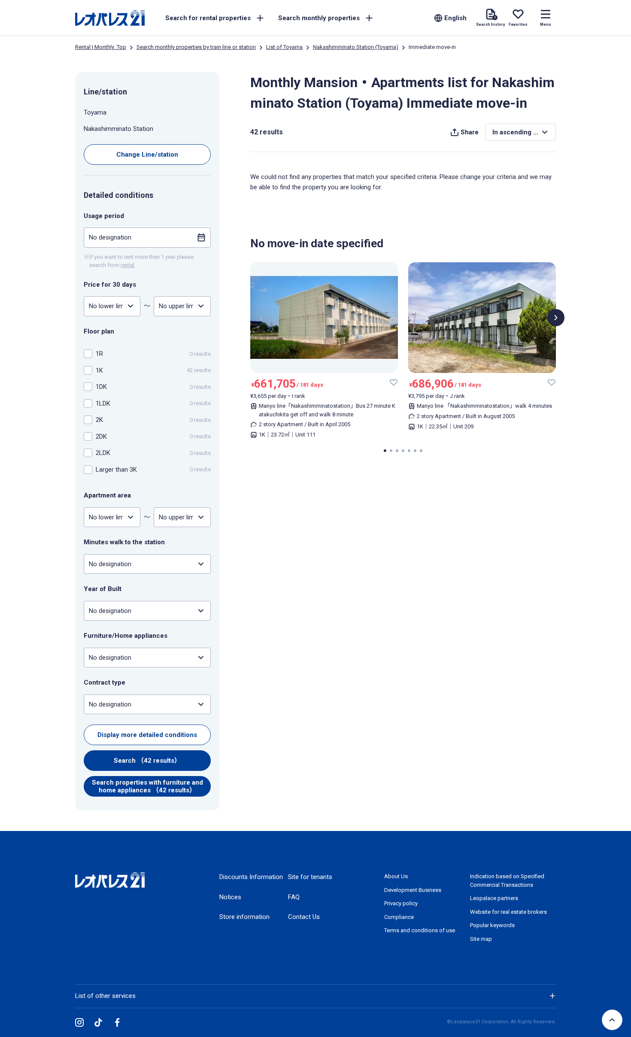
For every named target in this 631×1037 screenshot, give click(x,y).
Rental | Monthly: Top (100, 47)
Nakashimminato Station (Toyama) (355, 47)
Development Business (412, 890)
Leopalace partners (494, 898)
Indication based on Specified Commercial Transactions (507, 880)
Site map (481, 939)
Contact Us (304, 917)
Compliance (399, 917)
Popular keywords (492, 925)
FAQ (294, 897)
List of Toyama (284, 47)
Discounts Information (251, 877)
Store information (244, 917)
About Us (396, 876)
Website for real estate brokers (508, 912)
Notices (230, 897)
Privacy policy (401, 903)
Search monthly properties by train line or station (196, 47)
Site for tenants (310, 877)
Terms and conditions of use (419, 930)
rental (127, 265)
